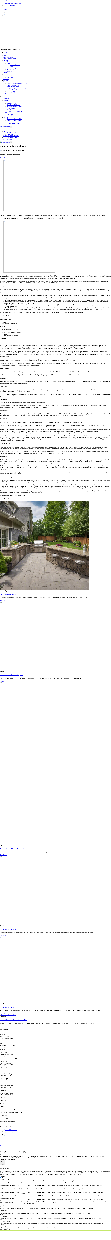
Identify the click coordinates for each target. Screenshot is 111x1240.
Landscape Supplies (12, 68)
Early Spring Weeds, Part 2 (10, 929)
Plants (8, 63)
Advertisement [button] (4, 1219)
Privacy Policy (11, 91)
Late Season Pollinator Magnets (11, 675)
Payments (9, 122)
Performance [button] (3, 1210)
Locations (6, 60)
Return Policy (10, 109)
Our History (6, 74)
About (5, 112)
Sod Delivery (10, 71)
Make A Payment (11, 102)
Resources (6, 82)
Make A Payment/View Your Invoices (17, 83)
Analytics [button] (2, 1215)
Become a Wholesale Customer (12, 54)
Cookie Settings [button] (4, 1159)
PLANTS (6, 131)
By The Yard (10, 69)
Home (5, 52)
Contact (5, 80)
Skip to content (4, 0)
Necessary (5, 1178)
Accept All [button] (12, 1159)
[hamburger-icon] (0, 96)
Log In (5, 55)
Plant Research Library (9, 58)
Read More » (3, 600)
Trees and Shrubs (15, 65)
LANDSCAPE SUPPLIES (11, 136)
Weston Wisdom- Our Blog (14, 111)
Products (5, 62)
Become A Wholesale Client (14, 119)
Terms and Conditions (13, 89)
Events (5, 72)
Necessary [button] (3, 1176)
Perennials (13, 66)
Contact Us (3, 1106)
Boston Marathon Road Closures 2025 (13, 1020)
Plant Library (10, 134)
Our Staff (9, 75)
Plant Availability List (13, 85)
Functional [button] (3, 1205)
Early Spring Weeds (7, 1007)
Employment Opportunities (10, 93)
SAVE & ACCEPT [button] (5, 1229)
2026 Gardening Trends (8, 594)
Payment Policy (4, 1118)
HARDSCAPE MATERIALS (11, 137)
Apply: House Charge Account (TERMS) (11, 1112)
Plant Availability (8, 57)
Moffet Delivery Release (13, 123)
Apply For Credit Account (14, 120)
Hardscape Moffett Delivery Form (16, 88)
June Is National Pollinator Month (12, 849)
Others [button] (2, 1224)
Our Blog (6, 79)
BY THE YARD (8, 139)
